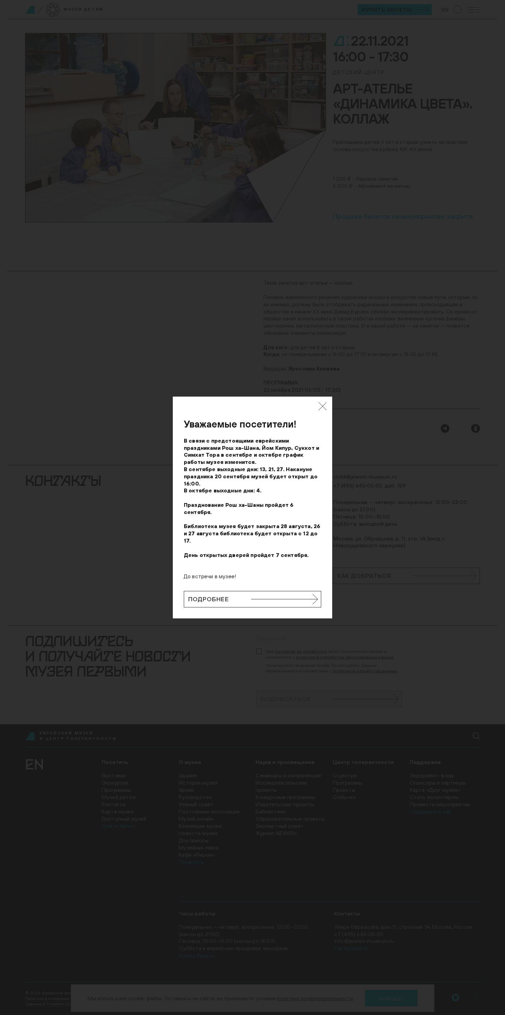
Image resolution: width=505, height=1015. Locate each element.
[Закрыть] (322, 406)
